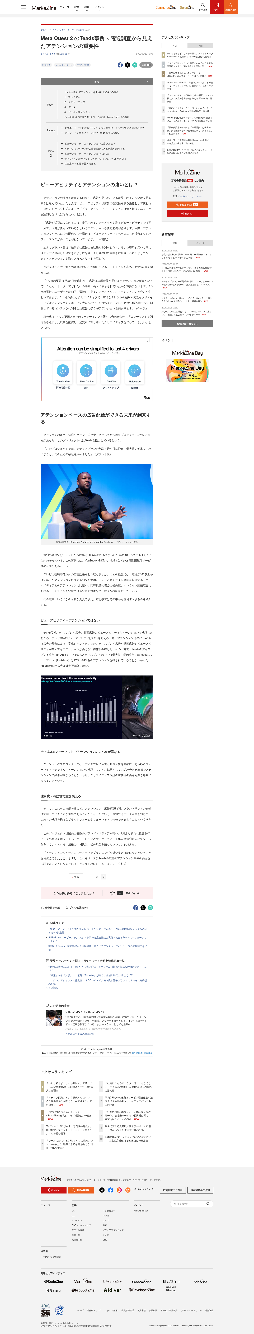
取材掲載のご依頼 (200, 1190)
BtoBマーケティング (81, 1225)
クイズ (106, 1220)
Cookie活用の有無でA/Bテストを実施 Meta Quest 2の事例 (96, 117)
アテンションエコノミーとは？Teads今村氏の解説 (92, 132)
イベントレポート (63, 64)
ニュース (64, 7)
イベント (99, 7)
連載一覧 (76, 1234)
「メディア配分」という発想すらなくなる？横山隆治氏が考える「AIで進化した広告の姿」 (69, 1101)
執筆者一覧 (77, 1239)
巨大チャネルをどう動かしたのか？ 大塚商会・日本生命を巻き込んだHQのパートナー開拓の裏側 (187, 299)
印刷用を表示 (52, 907)
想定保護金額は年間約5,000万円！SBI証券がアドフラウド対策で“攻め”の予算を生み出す (187, 256)
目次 (96, 81)
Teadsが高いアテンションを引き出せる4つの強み (91, 92)
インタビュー (109, 1210)
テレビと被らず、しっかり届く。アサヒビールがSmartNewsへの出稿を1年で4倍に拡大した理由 (69, 1086)
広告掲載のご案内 (172, 1190)
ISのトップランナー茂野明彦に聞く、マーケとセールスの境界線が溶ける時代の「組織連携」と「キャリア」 (187, 283)
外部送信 (209, 1310)
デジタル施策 (78, 1229)
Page (51, 104)
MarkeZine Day (141, 1210)
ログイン (189, 213)
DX (73, 1210)
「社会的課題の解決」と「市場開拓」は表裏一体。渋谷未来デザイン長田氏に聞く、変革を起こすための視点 (128, 1115)
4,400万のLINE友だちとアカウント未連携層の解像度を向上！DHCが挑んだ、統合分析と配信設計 (187, 269)
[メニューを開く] (23, 7)
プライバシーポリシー (191, 1310)
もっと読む (52, 987)
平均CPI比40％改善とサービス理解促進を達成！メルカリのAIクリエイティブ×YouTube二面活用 (129, 1101)
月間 (200, 45)
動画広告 (46, 64)
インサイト (77, 1220)
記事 (76, 7)
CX (73, 1215)
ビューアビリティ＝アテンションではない (87, 153)
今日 (175, 45)
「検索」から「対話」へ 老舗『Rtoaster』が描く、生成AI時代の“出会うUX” (90, 975)
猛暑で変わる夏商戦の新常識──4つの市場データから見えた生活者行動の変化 (128, 1127)
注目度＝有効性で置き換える (80, 163)
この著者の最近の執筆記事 (79, 1034)
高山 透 (63, 53)
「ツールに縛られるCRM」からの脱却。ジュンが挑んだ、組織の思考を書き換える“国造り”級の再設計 (69, 1144)
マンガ (106, 1215)
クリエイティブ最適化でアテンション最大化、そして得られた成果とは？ (104, 127)
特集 (86, 7)
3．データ (70, 107)
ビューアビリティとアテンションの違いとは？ (89, 143)
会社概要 (153, 1310)
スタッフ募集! (111, 1310)
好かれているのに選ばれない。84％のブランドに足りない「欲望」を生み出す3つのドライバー (187, 313)
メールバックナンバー (189, 196)
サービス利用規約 (169, 1310)
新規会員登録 (188, 205)
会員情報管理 (127, 1310)
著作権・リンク (94, 1310)
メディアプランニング (113, 1229)
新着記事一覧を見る (187, 323)
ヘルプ (80, 1310)
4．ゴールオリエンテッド (78, 112)
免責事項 (141, 1310)
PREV (76, 876)
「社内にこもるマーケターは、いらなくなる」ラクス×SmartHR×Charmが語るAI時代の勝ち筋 (128, 1086)
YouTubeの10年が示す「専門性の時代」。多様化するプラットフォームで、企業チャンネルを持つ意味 (69, 1129)
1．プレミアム (72, 97)
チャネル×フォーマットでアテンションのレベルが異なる (95, 158)
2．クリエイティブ (74, 102)
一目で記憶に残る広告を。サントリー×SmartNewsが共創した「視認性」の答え (69, 1113)
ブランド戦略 (83, 64)
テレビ (106, 1234)
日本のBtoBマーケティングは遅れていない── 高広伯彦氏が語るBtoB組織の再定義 (128, 1138)
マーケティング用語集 (51, 1256)
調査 (105, 1225)
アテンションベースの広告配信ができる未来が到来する (94, 148)
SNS (105, 1239)
